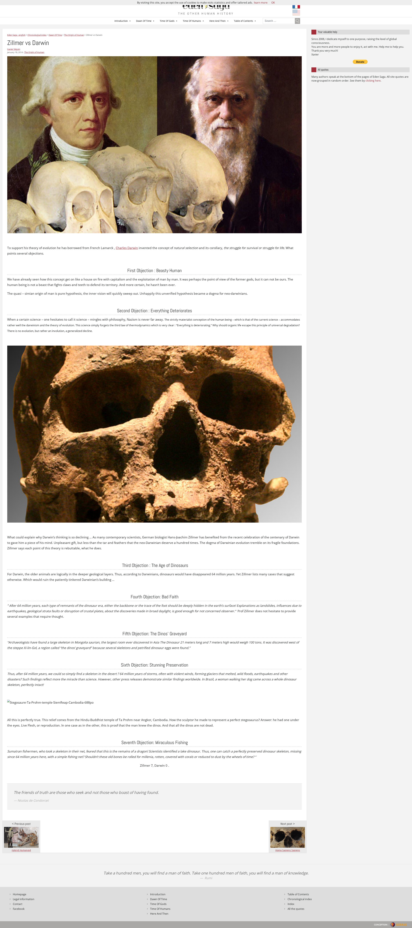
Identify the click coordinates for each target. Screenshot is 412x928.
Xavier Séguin (13, 49)
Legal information (23, 899)
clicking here (373, 80)
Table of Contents (243, 20)
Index (291, 904)
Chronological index (300, 899)
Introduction (121, 20)
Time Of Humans (192, 20)
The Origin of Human (34, 52)
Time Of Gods (167, 20)
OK (273, 2)
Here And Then (217, 20)
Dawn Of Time (143, 20)
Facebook (18, 909)
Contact (17, 904)
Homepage (19, 894)
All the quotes (296, 909)
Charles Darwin (127, 248)
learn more (260, 2)
